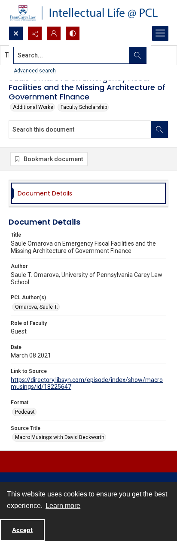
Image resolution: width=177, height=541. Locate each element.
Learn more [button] (63, 505)
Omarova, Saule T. (36, 307)
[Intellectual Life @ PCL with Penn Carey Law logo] (88, 13)
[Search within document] (159, 129)
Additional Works (33, 107)
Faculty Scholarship (84, 107)
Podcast (25, 412)
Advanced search (35, 71)
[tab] (88, 193)
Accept (22, 529)
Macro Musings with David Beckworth (59, 437)
